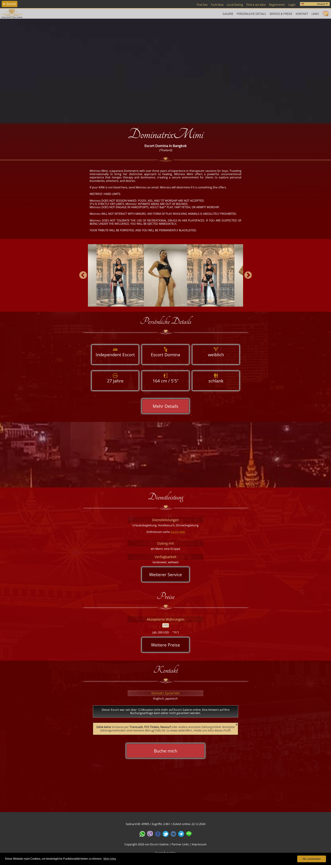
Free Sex (202, 5)
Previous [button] (83, 275)
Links (315, 14)
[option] (165, 70)
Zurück (9, 4)
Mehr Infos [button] (109, 858)
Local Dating (235, 5)
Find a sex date (256, 5)
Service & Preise (280, 14)
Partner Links (180, 844)
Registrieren (277, 5)
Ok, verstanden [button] (312, 858)
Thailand (165, 150)
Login (291, 5)
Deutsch (321, 3)
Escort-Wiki (177, 532)
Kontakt (302, 14)
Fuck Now (217, 5)
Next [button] (248, 275)
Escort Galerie (159, 844)
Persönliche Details (251, 14)
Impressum (199, 844)
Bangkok (180, 145)
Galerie (228, 14)
